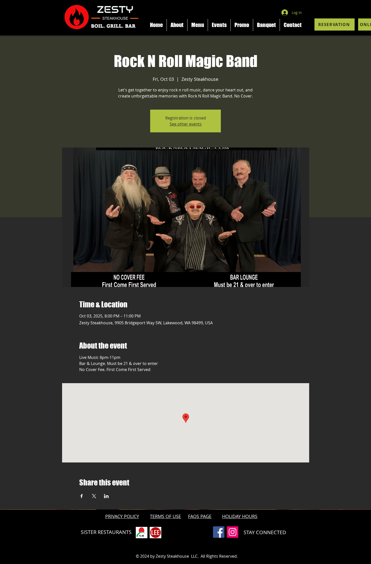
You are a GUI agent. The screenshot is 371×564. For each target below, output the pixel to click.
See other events (186, 124)
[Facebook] (218, 532)
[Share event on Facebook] (81, 496)
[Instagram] (232, 532)
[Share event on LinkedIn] (106, 496)
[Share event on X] (94, 496)
